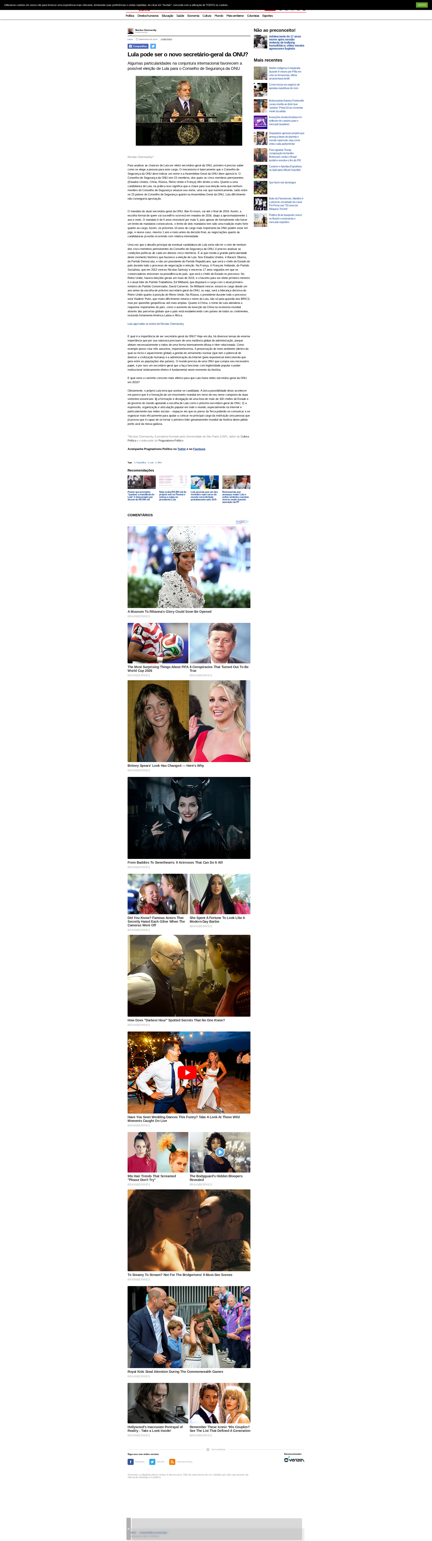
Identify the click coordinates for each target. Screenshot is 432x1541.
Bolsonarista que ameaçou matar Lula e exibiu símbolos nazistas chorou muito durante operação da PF (235, 497)
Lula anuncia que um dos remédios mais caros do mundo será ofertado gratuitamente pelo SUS (204, 496)
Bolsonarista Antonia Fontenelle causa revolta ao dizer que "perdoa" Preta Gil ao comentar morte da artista (286, 106)
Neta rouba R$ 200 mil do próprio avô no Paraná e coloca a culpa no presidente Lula (172, 496)
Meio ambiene (235, 16)
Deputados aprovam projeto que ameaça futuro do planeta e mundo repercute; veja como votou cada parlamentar (286, 138)
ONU (159, 463)
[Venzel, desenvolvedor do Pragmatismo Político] (294, 1459)
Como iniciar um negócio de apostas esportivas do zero (284, 86)
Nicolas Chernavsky (145, 30)
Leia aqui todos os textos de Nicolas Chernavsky (156, 323)
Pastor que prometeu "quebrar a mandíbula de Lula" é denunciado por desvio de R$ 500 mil (141, 496)
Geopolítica (141, 463)
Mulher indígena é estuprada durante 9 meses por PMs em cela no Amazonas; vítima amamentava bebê (285, 73)
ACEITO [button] (422, 5)
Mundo (219, 16)
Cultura (206, 16)
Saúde (180, 16)
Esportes (267, 16)
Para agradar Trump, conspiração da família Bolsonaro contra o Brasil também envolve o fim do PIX (285, 155)
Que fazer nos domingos (282, 182)
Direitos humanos (148, 16)
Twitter (181, 449)
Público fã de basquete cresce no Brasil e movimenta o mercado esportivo (285, 219)
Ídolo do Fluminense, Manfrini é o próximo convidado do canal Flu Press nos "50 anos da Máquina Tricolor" (286, 203)
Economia (193, 16)
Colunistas (253, 16)
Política (130, 16)
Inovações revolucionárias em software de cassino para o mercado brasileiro (285, 121)
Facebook (199, 449)
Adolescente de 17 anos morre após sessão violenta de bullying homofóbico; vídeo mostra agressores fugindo (286, 42)
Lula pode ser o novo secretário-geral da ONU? (188, 54)
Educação (167, 16)
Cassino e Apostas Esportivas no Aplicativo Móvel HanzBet (285, 168)
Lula (130, 39)
